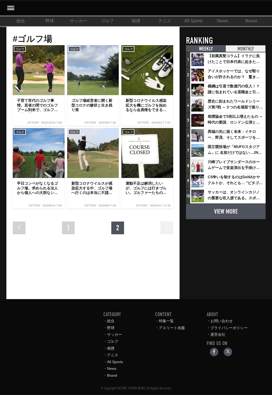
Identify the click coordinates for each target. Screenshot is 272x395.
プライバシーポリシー (229, 328)
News (222, 21)
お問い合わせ (221, 321)
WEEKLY (206, 49)
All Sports (193, 21)
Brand (251, 21)
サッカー (78, 21)
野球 (49, 21)
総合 (20, 21)
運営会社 (217, 334)
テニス (164, 21)
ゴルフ (107, 21)
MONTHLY (245, 49)
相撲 (136, 21)
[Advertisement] (226, 256)
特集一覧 (166, 321)
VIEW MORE (226, 211)
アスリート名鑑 (172, 328)
